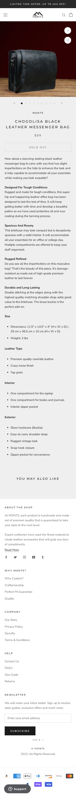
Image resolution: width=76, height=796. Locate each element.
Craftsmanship (14, 585)
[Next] (61, 103)
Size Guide (11, 675)
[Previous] (14, 103)
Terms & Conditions (17, 640)
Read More (12, 550)
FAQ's (8, 668)
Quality (9, 598)
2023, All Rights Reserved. (38, 754)
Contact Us (12, 661)
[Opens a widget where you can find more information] (17, 789)
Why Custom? (14, 578)
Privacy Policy (14, 627)
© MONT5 (38, 748)
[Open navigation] (5, 14)
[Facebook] (6, 557)
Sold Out (38, 147)
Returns (10, 681)
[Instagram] (24, 557)
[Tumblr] (42, 557)
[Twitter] (15, 557)
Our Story (11, 620)
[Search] (64, 14)
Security (10, 633)
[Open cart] (70, 15)
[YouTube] (33, 557)
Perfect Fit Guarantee (18, 592)
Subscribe (20, 730)
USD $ (36, 740)
